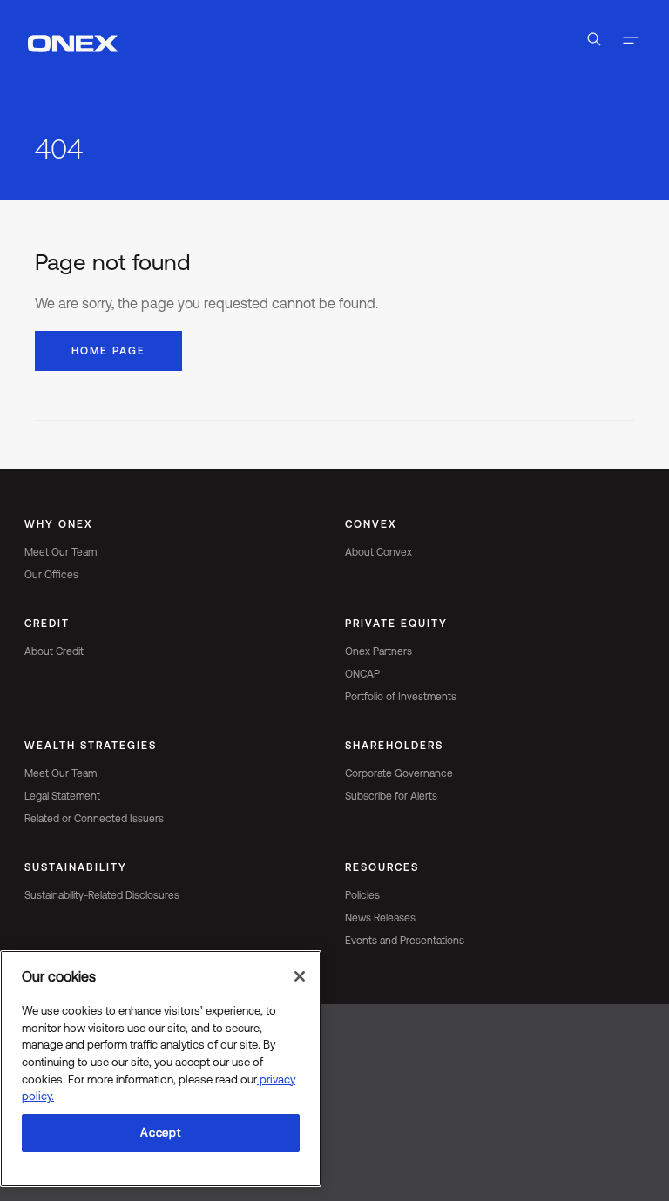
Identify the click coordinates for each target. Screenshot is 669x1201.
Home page (108, 351)
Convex (371, 524)
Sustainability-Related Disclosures (101, 895)
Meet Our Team (60, 552)
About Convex (378, 552)
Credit (47, 623)
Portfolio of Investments (400, 697)
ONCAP (362, 674)
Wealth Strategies (90, 745)
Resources (382, 867)
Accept (160, 1132)
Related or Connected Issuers (94, 819)
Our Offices (51, 575)
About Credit (54, 651)
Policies (362, 895)
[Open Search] (594, 42)
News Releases (380, 918)
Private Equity (396, 623)
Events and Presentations (404, 940)
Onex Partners (378, 651)
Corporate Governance (399, 773)
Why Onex (58, 524)
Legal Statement (62, 796)
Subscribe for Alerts (391, 796)
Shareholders (394, 745)
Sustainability (75, 867)
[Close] (299, 976)
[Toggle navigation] (630, 42)
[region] (160, 1068)
